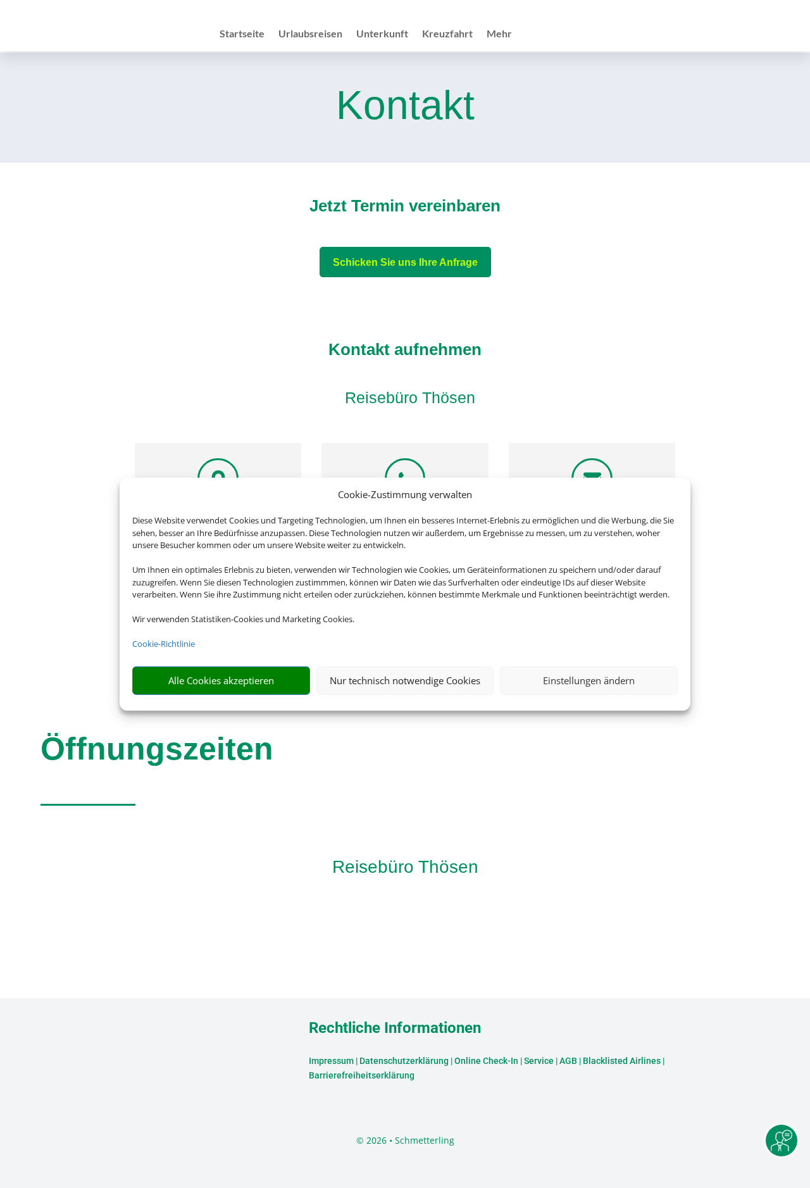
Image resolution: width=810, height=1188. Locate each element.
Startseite (242, 34)
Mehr (499, 34)
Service (539, 1061)
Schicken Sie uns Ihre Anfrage (405, 262)
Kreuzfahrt (447, 34)
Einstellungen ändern (589, 680)
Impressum (331, 1061)
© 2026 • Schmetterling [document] (405, 1140)
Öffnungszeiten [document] (156, 748)
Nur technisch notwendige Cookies (405, 680)
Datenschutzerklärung (404, 1061)
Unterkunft (382, 34)
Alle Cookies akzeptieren (221, 680)
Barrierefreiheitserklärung (361, 1075)
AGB (568, 1061)
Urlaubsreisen (310, 34)
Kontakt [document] (405, 106)
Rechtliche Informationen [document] (395, 1028)
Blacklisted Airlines (622, 1061)
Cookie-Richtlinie (163, 643)
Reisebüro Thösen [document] (405, 867)
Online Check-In (486, 1061)
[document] (405, 208)
